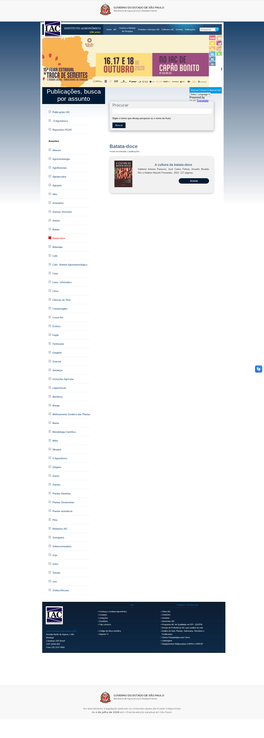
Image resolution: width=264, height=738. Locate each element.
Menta (55, 423)
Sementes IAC (168, 621)
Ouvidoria (103, 621)
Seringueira (58, 537)
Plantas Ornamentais (63, 502)
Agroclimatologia (61, 159)
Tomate (56, 572)
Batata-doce (58, 238)
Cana (55, 273)
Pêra (54, 520)
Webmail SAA (215, 90)
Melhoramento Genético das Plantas (71, 414)
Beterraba (57, 247)
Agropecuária (59, 176)
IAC (115, 29)
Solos (55, 564)
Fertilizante (58, 344)
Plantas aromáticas (62, 511)
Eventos (179, 29)
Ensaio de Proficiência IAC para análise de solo (182, 628)
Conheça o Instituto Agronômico (113, 611)
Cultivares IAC (167, 29)
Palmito (56, 484)
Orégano (56, 467)
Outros (55, 476)
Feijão (55, 335)
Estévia (56, 326)
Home (109, 29)
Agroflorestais (59, 168)
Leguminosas (59, 388)
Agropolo (57, 185)
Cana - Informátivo (62, 282)
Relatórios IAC (60, 528)
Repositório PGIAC (62, 129)
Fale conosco (105, 624)
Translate (203, 100)
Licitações (103, 618)
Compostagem (60, 308)
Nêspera (56, 449)
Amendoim (58, 203)
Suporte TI (103, 634)
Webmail (194, 90)
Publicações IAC (61, 112)
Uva (54, 581)
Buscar (119, 125)
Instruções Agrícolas (63, 379)
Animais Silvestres (62, 212)
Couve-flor (57, 317)
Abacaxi (56, 150)
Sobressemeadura (61, 546)
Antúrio (56, 220)
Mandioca (57, 396)
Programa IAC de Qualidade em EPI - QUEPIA (182, 624)
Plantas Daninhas (61, 493)
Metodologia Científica (64, 432)
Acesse (194, 181)
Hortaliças (57, 370)
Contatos (103, 615)
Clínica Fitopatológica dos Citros (176, 637)
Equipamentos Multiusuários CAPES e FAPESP (182, 644)
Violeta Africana (60, 590)
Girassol (56, 361)
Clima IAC (166, 611)
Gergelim (57, 352)
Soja (54, 555)
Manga (55, 405)
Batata (55, 229)
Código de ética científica (110, 631)
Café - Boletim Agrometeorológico (69, 264)
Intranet (203, 90)
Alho (54, 194)
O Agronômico (60, 121)
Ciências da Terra (61, 300)
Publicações (190, 29)
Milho (55, 440)
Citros (55, 291)
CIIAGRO (166, 615)
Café (54, 256)
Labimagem (167, 641)
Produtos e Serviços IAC (149, 29)
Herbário (166, 618)
